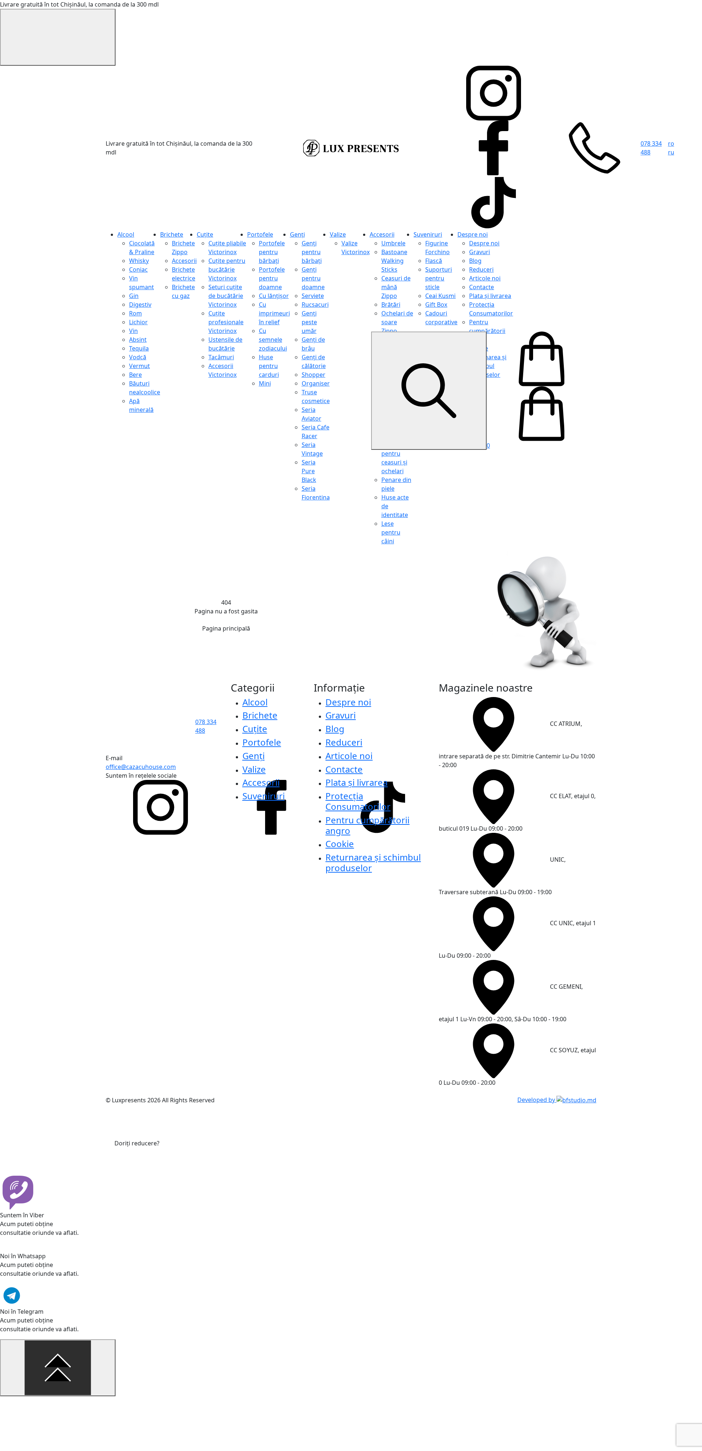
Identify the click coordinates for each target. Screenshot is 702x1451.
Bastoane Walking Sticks (394, 260)
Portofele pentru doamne (272, 278)
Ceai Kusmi (440, 296)
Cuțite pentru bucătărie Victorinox (226, 269)
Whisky (139, 261)
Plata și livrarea (490, 296)
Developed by (536, 1100)
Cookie (339, 844)
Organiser (316, 383)
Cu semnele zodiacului (273, 339)
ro (671, 143)
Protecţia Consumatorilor (357, 801)
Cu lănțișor (274, 296)
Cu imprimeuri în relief (274, 313)
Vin (133, 331)
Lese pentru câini (390, 532)
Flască (433, 261)
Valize (338, 234)
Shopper (313, 375)
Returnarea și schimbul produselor (373, 862)
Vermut (139, 366)
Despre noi (472, 234)
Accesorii (184, 261)
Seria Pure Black (309, 471)
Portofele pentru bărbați (272, 252)
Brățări (390, 304)
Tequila (139, 348)
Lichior (138, 322)
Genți (297, 234)
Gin (134, 296)
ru (671, 152)
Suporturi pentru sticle (438, 278)
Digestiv (140, 304)
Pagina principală (226, 628)
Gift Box (436, 304)
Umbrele (393, 243)
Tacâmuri (221, 357)
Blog (475, 261)
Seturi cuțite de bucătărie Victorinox (225, 296)
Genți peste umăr (309, 322)
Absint (138, 340)
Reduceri (481, 269)
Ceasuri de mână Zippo (396, 287)
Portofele (260, 234)
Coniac (138, 269)
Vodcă (137, 357)
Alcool (125, 234)
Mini (265, 383)
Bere (135, 375)
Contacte (481, 287)
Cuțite (205, 234)
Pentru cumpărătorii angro (487, 331)
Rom (135, 313)
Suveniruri (428, 234)
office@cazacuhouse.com (141, 767)
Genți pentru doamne (313, 278)
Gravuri (479, 252)
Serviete (313, 296)
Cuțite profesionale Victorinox (226, 322)
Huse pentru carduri (269, 366)
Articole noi (485, 278)
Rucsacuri (315, 304)
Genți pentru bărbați (312, 252)
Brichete (171, 234)
